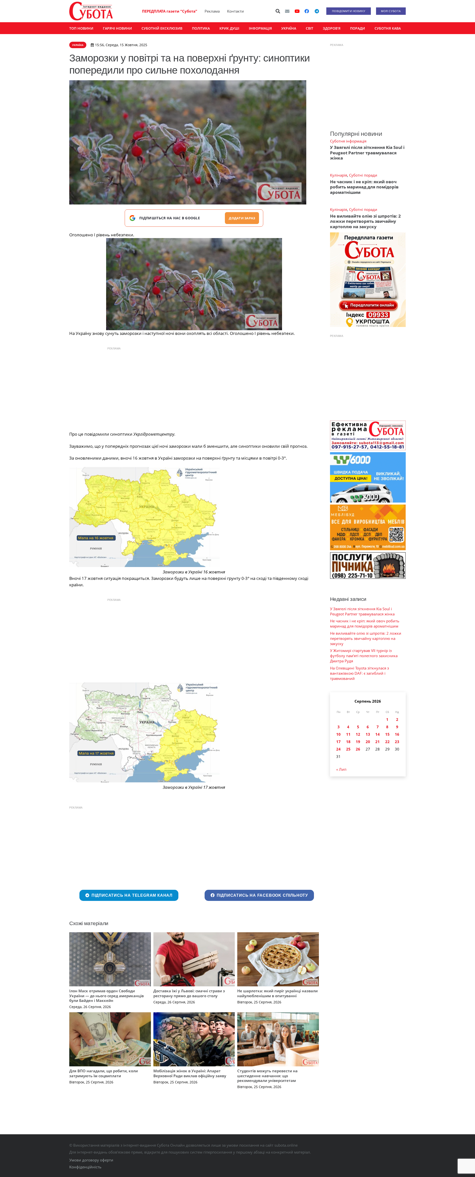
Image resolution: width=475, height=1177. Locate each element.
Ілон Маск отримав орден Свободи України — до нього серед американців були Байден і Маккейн (106, 995)
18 (348, 741)
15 (387, 734)
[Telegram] (316, 11)
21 (377, 741)
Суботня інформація (348, 141)
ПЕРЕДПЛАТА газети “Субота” (169, 11)
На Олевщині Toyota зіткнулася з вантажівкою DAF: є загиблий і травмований (359, 673)
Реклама (212, 11)
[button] (278, 11)
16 (397, 734)
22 (387, 741)
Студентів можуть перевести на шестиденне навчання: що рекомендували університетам (267, 1075)
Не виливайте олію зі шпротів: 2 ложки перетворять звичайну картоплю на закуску (365, 221)
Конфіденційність (85, 1166)
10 (338, 734)
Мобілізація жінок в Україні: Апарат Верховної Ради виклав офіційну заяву (189, 1073)
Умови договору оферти (91, 1159)
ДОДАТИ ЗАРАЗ (242, 218)
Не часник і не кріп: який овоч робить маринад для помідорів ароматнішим (364, 187)
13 (368, 734)
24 (338, 749)
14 (377, 734)
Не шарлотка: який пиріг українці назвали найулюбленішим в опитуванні (277, 993)
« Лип (341, 769)
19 (358, 741)
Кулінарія (338, 175)
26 (358, 749)
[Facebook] (306, 11)
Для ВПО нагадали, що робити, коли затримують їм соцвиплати (103, 1073)
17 (338, 741)
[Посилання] (91, 11)
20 (368, 741)
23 (397, 741)
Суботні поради (363, 175)
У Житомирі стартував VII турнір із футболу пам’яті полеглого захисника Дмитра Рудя (364, 655)
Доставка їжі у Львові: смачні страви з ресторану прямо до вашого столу (189, 993)
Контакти (235, 11)
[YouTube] (297, 11)
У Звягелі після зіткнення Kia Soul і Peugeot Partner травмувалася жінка (367, 152)
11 (348, 734)
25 (348, 749)
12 (358, 734)
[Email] (287, 11)
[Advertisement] (194, 387)
